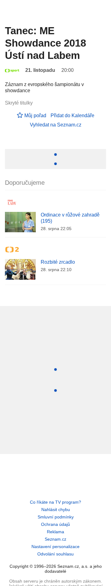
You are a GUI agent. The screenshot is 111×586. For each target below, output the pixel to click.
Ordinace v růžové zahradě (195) (70, 218)
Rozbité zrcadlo (58, 262)
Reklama (55, 531)
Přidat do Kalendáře (72, 115)
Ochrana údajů (55, 524)
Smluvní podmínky (56, 516)
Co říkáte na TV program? (55, 502)
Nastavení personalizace (55, 546)
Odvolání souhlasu (55, 553)
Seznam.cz (55, 539)
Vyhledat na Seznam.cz (55, 124)
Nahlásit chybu (55, 509)
